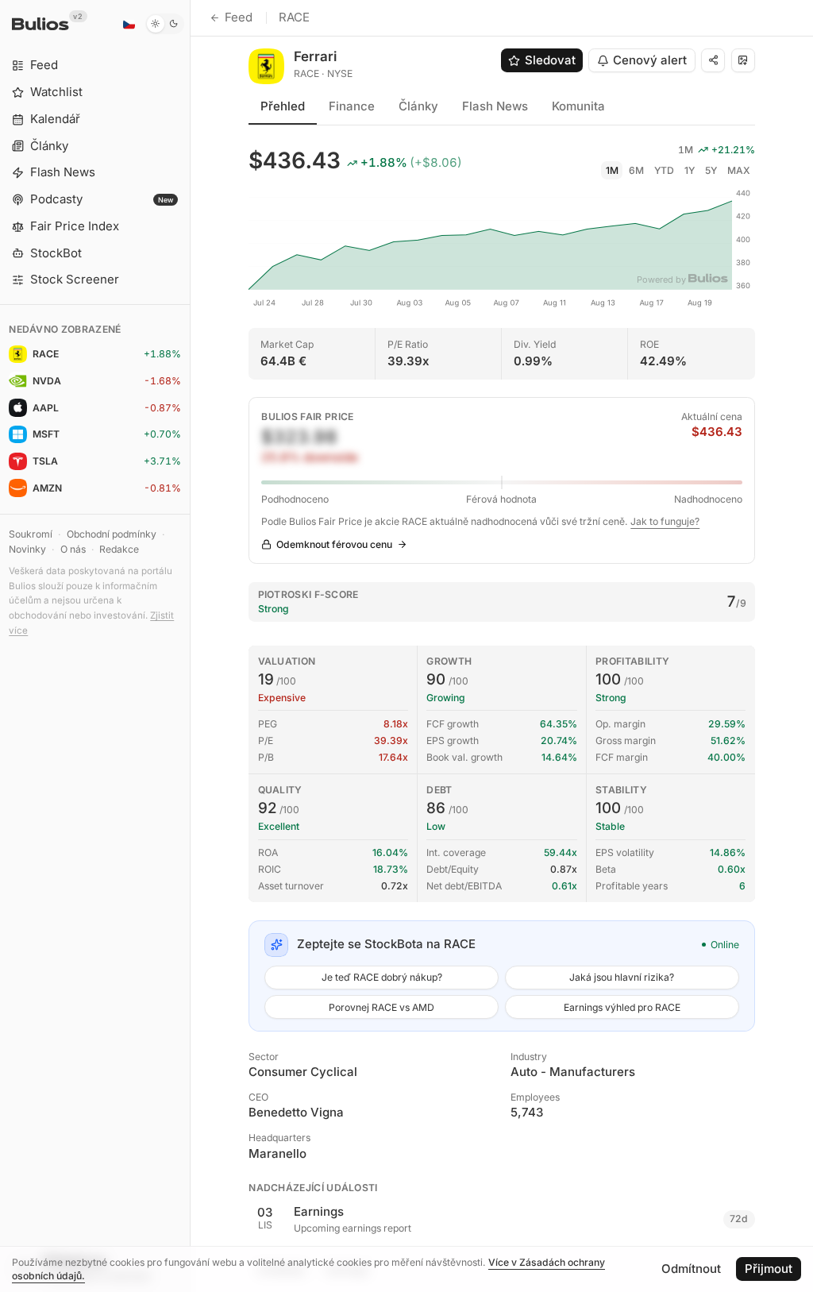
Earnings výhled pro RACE (622, 1007)
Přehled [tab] (282, 106)
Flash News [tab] (495, 106)
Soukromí (30, 534)
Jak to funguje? (664, 521)
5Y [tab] (711, 170)
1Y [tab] (689, 170)
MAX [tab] (738, 170)
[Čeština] (128, 23)
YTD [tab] (664, 170)
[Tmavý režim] (164, 23)
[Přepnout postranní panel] (190, 646)
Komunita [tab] (578, 106)
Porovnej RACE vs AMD (381, 1007)
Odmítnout (691, 1268)
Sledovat (550, 59)
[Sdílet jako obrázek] (743, 60)
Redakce (119, 549)
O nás (73, 549)
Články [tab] (418, 106)
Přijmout (768, 1268)
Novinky (27, 549)
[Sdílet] (713, 60)
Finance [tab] (352, 106)
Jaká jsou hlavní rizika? (621, 977)
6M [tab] (636, 170)
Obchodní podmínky (111, 534)
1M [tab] (612, 170)
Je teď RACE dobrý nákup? (382, 977)
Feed (238, 17)
